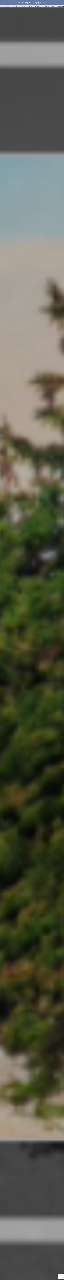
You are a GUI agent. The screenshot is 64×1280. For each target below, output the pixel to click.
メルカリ (2, 6)
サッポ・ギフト (40, 6)
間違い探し (47, 6)
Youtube (7, 6)
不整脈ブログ (53, 6)
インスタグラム (14, 6)
